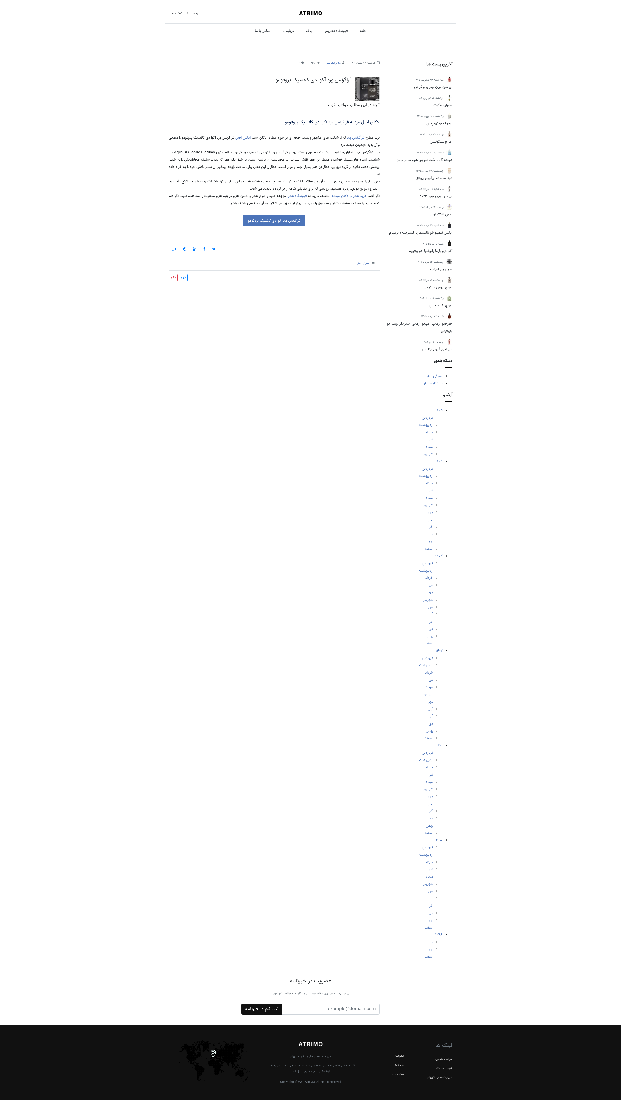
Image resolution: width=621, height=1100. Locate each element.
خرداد (429, 432)
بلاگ (309, 31)
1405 (439, 410)
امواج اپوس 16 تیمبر (438, 287)
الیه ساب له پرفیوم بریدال (434, 178)
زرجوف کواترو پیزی (439, 123)
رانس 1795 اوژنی (440, 214)
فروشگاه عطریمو (336, 31)
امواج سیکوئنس (441, 141)
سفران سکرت (442, 105)
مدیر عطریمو (333, 62)
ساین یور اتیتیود (440, 269)
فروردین (427, 418)
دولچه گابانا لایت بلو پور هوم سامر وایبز (424, 160)
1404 (439, 461)
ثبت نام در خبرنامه (261, 1009)
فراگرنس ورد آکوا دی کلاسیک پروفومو (314, 80)
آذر (431, 527)
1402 (439, 651)
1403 (439, 556)
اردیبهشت (426, 425)
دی (431, 534)
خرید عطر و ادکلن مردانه (349, 196)
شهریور (428, 454)
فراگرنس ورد (355, 138)
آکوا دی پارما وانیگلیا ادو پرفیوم (430, 251)
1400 (439, 840)
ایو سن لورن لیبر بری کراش (433, 87)
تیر (431, 439)
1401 (439, 745)
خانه (363, 31)
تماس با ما (262, 31)
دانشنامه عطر (433, 383)
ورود (195, 13)
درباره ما (288, 31)
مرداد (429, 447)
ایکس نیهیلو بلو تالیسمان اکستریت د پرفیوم (420, 233)
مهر (430, 512)
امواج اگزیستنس (440, 305)
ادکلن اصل (243, 138)
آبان (430, 520)
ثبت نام (177, 13)
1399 (439, 935)
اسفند (429, 549)
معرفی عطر (434, 376)
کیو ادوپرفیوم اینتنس (437, 349)
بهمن (429, 541)
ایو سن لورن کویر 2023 (435, 196)
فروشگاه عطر (297, 196)
